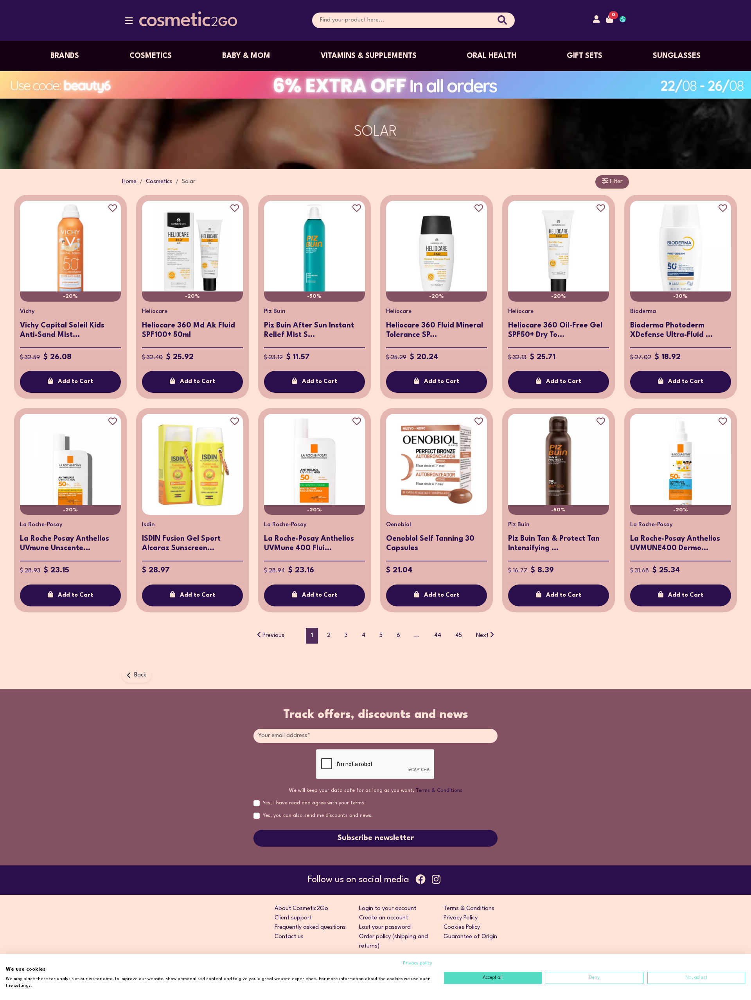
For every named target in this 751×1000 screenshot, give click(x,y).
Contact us (289, 937)
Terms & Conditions (439, 790)
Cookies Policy (462, 927)
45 (458, 635)
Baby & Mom (246, 55)
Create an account (383, 918)
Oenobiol (398, 525)
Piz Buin (275, 312)
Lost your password (385, 927)
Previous (273, 635)
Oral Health (491, 55)
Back (140, 675)
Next (482, 635)
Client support (293, 918)
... (417, 635)
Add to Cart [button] (75, 382)
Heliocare (154, 312)
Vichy (27, 312)
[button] (129, 22)
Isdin (148, 525)
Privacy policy (417, 963)
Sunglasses (677, 55)
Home (129, 182)
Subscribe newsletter (376, 838)
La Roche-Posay (41, 525)
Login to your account (387, 909)
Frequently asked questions (310, 927)
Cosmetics (150, 55)
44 (437, 635)
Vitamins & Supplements (369, 55)
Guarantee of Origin (470, 937)
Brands (64, 55)
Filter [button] (615, 182)
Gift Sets (584, 55)
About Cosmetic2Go (301, 909)
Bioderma (643, 312)
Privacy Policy (461, 918)
